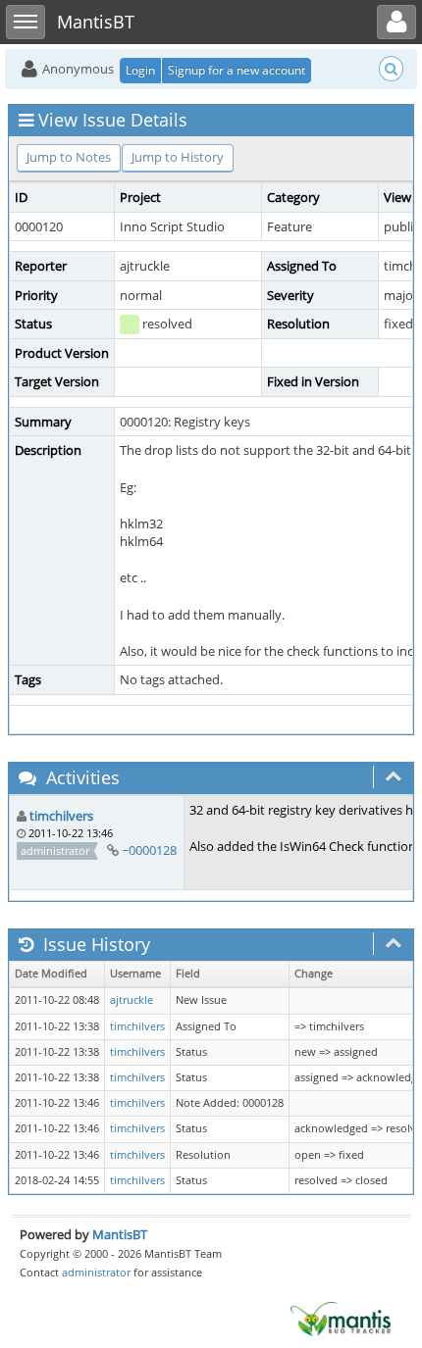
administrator (96, 1272)
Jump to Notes (68, 157)
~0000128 (149, 850)
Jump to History (178, 157)
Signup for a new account (236, 70)
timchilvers (61, 815)
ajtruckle (131, 1000)
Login (140, 70)
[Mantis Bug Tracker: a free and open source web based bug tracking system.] (340, 1317)
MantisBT (119, 1234)
